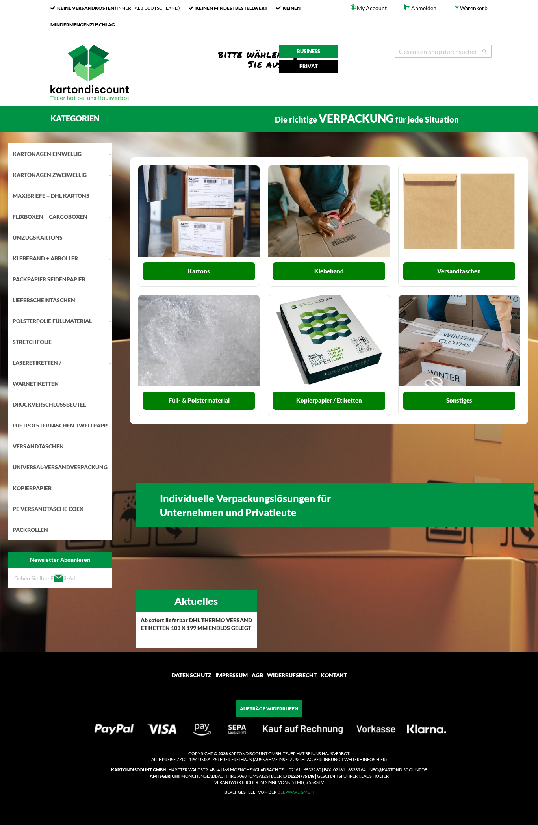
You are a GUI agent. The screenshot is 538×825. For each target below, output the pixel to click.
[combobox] (443, 51)
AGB (257, 675)
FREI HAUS (241, 759)
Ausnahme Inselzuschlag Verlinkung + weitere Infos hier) (320, 759)
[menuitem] (60, 153)
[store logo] (89, 101)
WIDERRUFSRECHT (292, 675)
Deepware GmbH (295, 792)
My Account (372, 8)
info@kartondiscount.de (397, 769)
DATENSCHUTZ (191, 675)
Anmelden (423, 8)
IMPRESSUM (231, 675)
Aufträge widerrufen (269, 709)
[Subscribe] (58, 578)
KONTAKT (334, 675)
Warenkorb (474, 8)
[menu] (60, 341)
